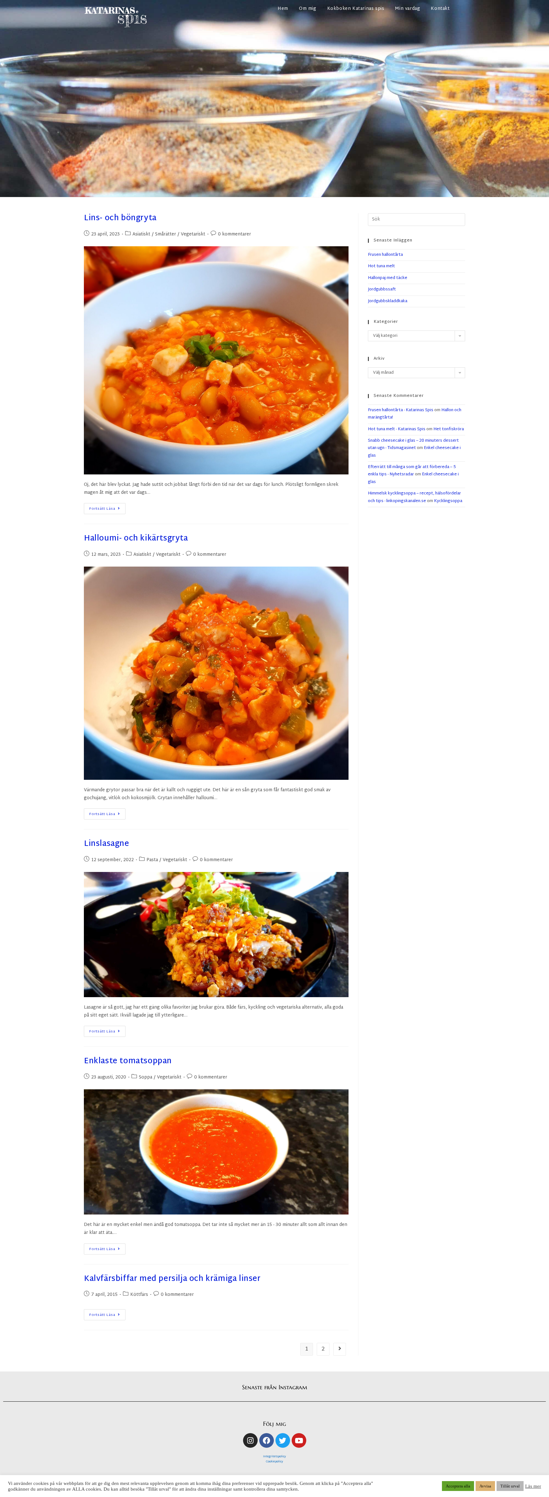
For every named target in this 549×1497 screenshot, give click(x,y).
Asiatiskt (141, 234)
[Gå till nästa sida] (339, 1349)
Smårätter (165, 234)
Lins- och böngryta (120, 218)
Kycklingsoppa (448, 501)
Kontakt (440, 9)
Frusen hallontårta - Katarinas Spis (400, 410)
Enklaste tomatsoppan (128, 1061)
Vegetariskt (193, 234)
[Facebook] (266, 1440)
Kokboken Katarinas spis (355, 9)
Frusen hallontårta (385, 255)
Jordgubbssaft (382, 289)
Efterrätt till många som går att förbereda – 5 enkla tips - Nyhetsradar (412, 470)
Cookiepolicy (274, 1461)
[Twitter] (282, 1440)
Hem (283, 9)
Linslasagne (106, 844)
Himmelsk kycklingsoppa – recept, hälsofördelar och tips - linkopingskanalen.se (414, 497)
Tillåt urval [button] (510, 1486)
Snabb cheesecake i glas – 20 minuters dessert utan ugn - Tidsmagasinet (413, 444)
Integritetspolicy (274, 1456)
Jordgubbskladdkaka (387, 301)
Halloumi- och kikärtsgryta (136, 539)
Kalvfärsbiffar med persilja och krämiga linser (172, 1279)
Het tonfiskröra (448, 429)
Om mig (307, 9)
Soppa (145, 1077)
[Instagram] (250, 1440)
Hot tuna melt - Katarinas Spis (396, 429)
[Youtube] (299, 1440)
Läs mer (533, 1486)
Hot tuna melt (381, 266)
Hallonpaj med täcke (387, 278)
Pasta (152, 860)
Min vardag (407, 9)
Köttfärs (139, 1295)
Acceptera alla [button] (458, 1486)
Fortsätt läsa (107, 507)
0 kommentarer (234, 234)
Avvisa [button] (485, 1486)
